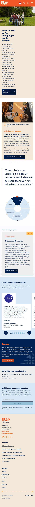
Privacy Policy (29, 495)
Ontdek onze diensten (7, 91)
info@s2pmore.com (7, 433)
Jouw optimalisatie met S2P (13, 157)
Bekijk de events (7, 360)
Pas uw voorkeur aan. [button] (9, 378)
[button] (20, 3)
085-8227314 (5, 431)
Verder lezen (10, 270)
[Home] (4, 3)
